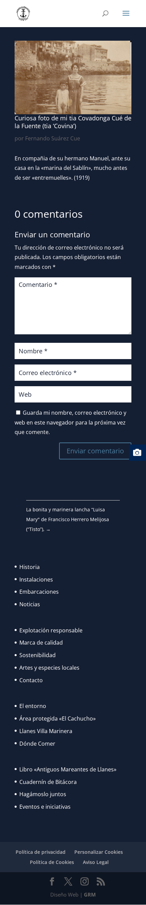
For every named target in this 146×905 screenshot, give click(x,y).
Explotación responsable (51, 630)
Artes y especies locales (49, 667)
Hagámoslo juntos (42, 794)
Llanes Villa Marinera (45, 731)
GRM (90, 894)
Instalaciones (36, 579)
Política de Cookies (52, 862)
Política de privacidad (41, 852)
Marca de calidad (41, 642)
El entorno (32, 706)
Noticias (29, 604)
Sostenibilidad (37, 655)
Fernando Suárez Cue (52, 138)
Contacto (31, 680)
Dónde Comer (37, 743)
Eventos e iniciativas (45, 806)
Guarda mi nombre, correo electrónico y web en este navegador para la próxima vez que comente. (70, 422)
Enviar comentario (95, 450)
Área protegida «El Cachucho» (57, 718)
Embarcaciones (39, 591)
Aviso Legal (96, 862)
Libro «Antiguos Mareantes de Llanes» (67, 769)
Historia (29, 567)
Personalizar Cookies (98, 852)
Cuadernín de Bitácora (48, 782)
